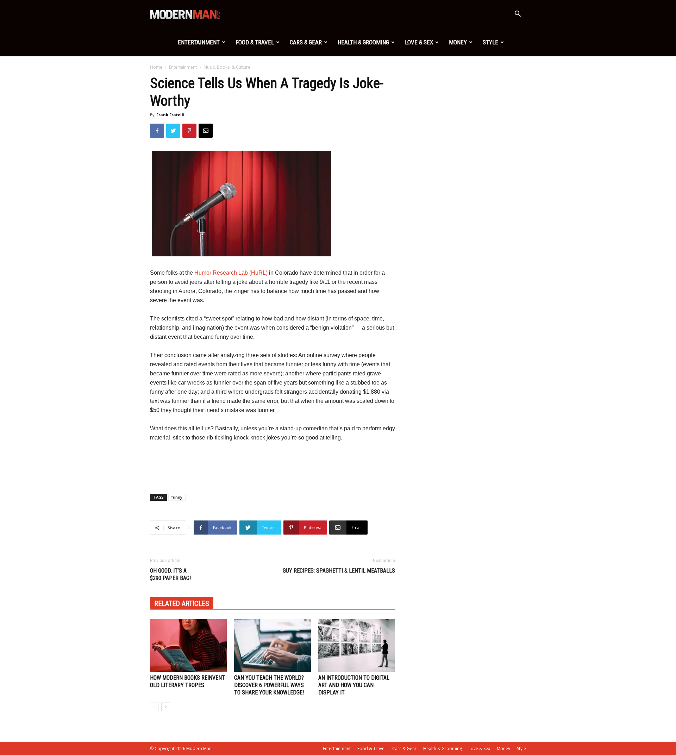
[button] (517, 14)
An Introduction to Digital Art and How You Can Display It (353, 685)
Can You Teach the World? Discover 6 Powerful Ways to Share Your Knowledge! (269, 685)
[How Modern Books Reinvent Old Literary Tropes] (188, 645)
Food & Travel (255, 42)
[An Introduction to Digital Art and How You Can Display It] (356, 645)
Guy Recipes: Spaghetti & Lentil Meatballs (339, 570)
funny (176, 497)
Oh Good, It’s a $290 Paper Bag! (170, 574)
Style (490, 42)
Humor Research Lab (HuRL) (231, 273)
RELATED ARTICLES (181, 603)
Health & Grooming (363, 42)
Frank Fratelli (170, 114)
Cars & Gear (306, 42)
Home (156, 67)
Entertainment (199, 42)
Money (458, 42)
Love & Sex (419, 42)
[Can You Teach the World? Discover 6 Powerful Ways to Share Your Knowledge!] (272, 645)
